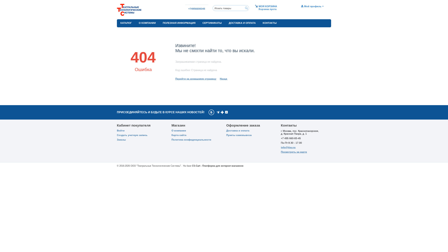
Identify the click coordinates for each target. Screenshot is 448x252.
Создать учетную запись (132, 135)
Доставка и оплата (242, 23)
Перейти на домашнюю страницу (195, 78)
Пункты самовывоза (239, 135)
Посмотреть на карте (294, 151)
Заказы (121, 139)
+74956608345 (196, 8)
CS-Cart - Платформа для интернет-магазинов (217, 165)
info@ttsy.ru (288, 147)
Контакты (270, 23)
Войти (121, 130)
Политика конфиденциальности (191, 139)
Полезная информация (179, 23)
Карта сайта (179, 135)
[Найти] (246, 8)
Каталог (126, 23)
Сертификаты (212, 23)
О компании (147, 23)
